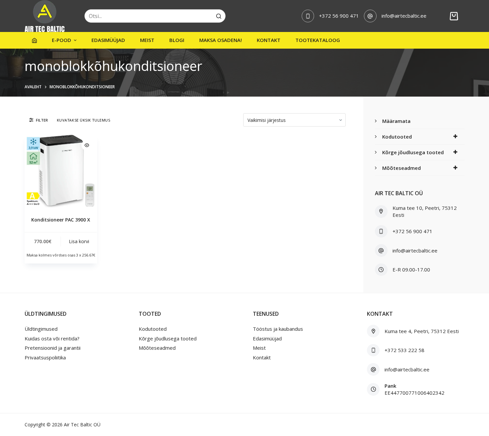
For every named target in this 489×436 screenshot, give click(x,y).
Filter (42, 120)
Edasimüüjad (108, 40)
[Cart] (454, 16)
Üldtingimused (41, 328)
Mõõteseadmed (401, 168)
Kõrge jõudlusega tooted (413, 152)
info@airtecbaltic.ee (404, 15)
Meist (147, 40)
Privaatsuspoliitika (45, 357)
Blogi (176, 40)
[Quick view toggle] (87, 145)
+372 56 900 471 (339, 15)
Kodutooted (397, 136)
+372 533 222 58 (404, 350)
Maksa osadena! (220, 40)
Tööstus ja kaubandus (278, 328)
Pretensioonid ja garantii (53, 347)
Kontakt (268, 40)
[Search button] (219, 16)
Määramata (396, 121)
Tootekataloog (317, 40)
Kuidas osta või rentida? (52, 338)
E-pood (61, 40)
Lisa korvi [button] (79, 241)
